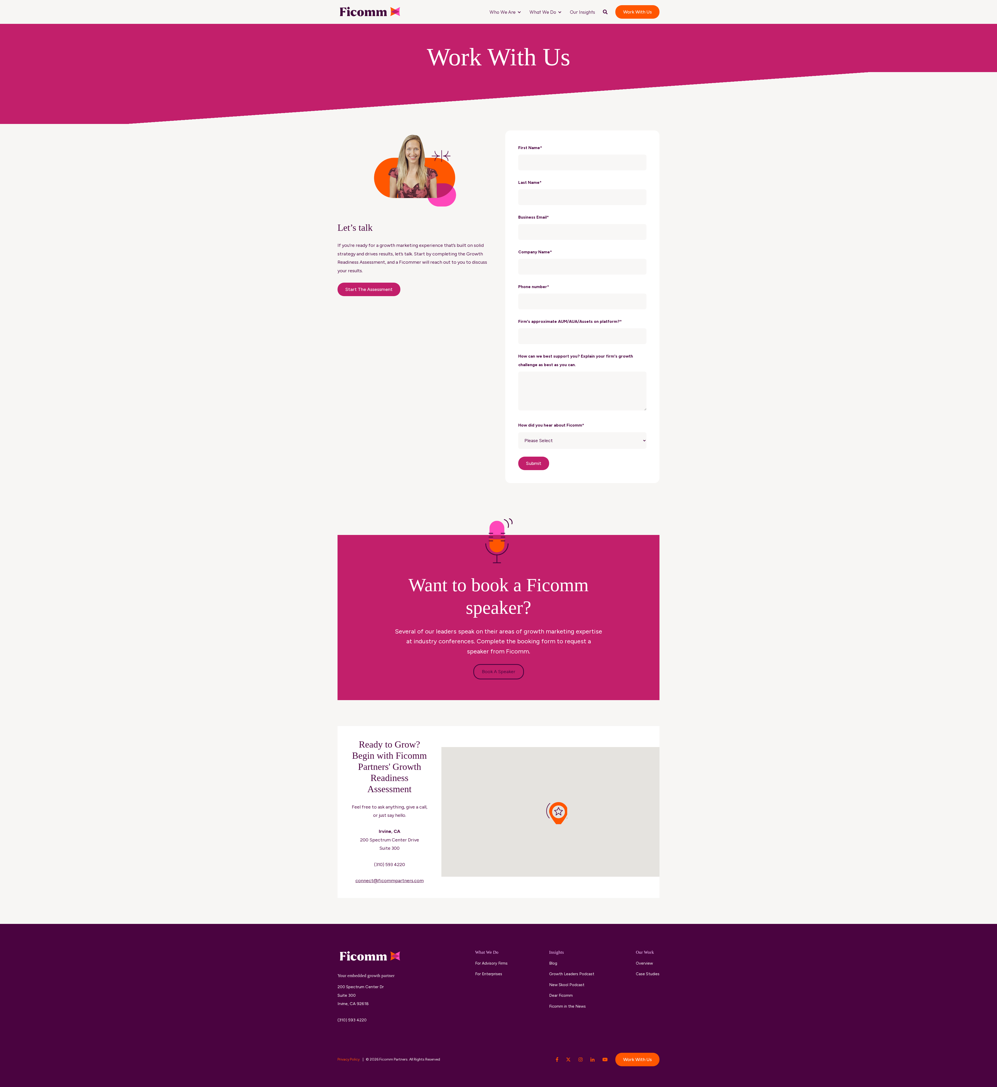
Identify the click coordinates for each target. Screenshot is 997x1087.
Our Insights (582, 12)
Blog (553, 963)
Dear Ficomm (561, 995)
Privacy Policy (349, 1059)
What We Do (542, 12)
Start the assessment (369, 289)
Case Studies (647, 974)
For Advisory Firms (491, 963)
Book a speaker (498, 671)
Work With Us (637, 12)
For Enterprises (488, 974)
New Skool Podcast (566, 985)
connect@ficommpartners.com (389, 880)
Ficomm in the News (567, 1006)
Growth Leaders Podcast (571, 974)
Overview (644, 963)
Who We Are (502, 12)
